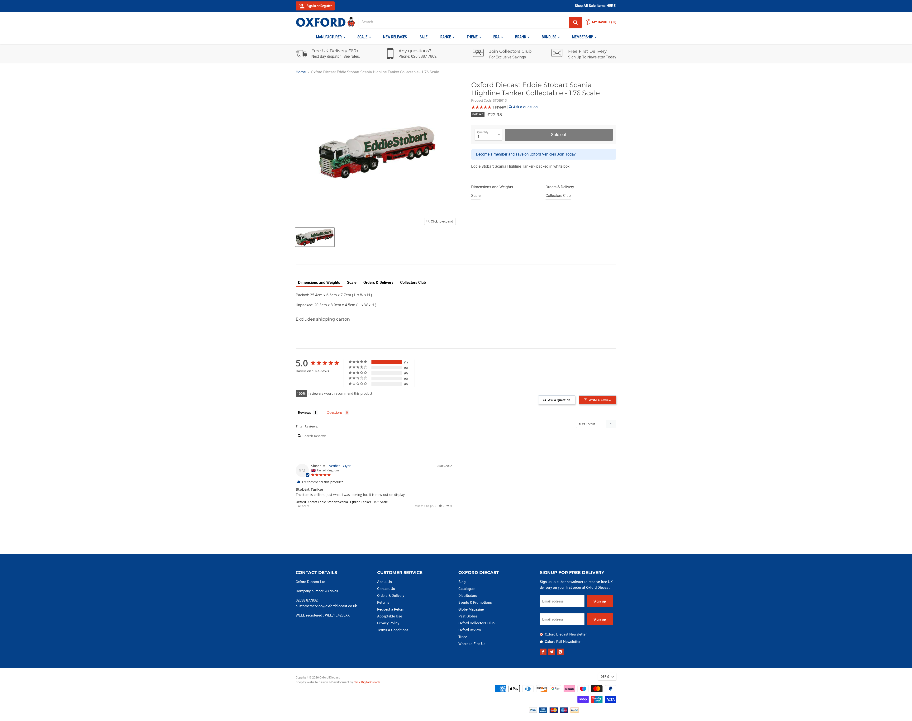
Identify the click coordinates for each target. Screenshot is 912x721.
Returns (383, 602)
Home (301, 72)
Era (496, 37)
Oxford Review (469, 630)
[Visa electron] (543, 711)
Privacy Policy (388, 623)
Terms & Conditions (392, 630)
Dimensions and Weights (492, 187)
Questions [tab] (334, 412)
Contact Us (386, 589)
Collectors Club (558, 195)
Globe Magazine (471, 609)
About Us (384, 582)
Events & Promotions (475, 602)
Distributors (467, 595)
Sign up (600, 601)
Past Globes (468, 616)
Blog (462, 582)
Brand (521, 37)
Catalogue (466, 589)
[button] (441, 506)
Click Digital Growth (367, 682)
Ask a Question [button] (559, 400)
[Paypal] (574, 711)
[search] (464, 22)
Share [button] (305, 506)
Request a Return (390, 609)
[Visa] (533, 711)
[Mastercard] (554, 711)
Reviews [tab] (304, 412)
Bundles (549, 37)
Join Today (566, 154)
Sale (424, 37)
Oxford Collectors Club (476, 623)
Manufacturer (329, 37)
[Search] (575, 22)
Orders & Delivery (560, 187)
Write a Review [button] (600, 400)
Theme (473, 37)
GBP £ (605, 676)
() (604, 22)
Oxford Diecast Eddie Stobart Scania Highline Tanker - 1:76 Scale (342, 502)
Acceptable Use (389, 616)
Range (446, 37)
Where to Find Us (471, 644)
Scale (362, 37)
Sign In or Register (319, 6)
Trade (462, 637)
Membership (583, 37)
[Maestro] (564, 711)
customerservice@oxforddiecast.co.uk (326, 606)
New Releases (395, 37)
